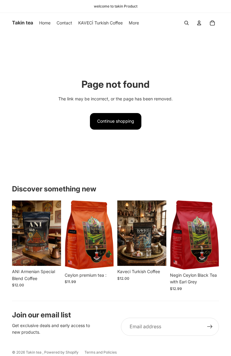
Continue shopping (115, 121)
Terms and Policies (101, 352)
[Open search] (186, 23)
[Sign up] (210, 326)
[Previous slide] (16, 233)
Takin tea (34, 352)
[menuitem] (134, 23)
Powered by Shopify (61, 352)
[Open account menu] (199, 23)
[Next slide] (56, 233)
